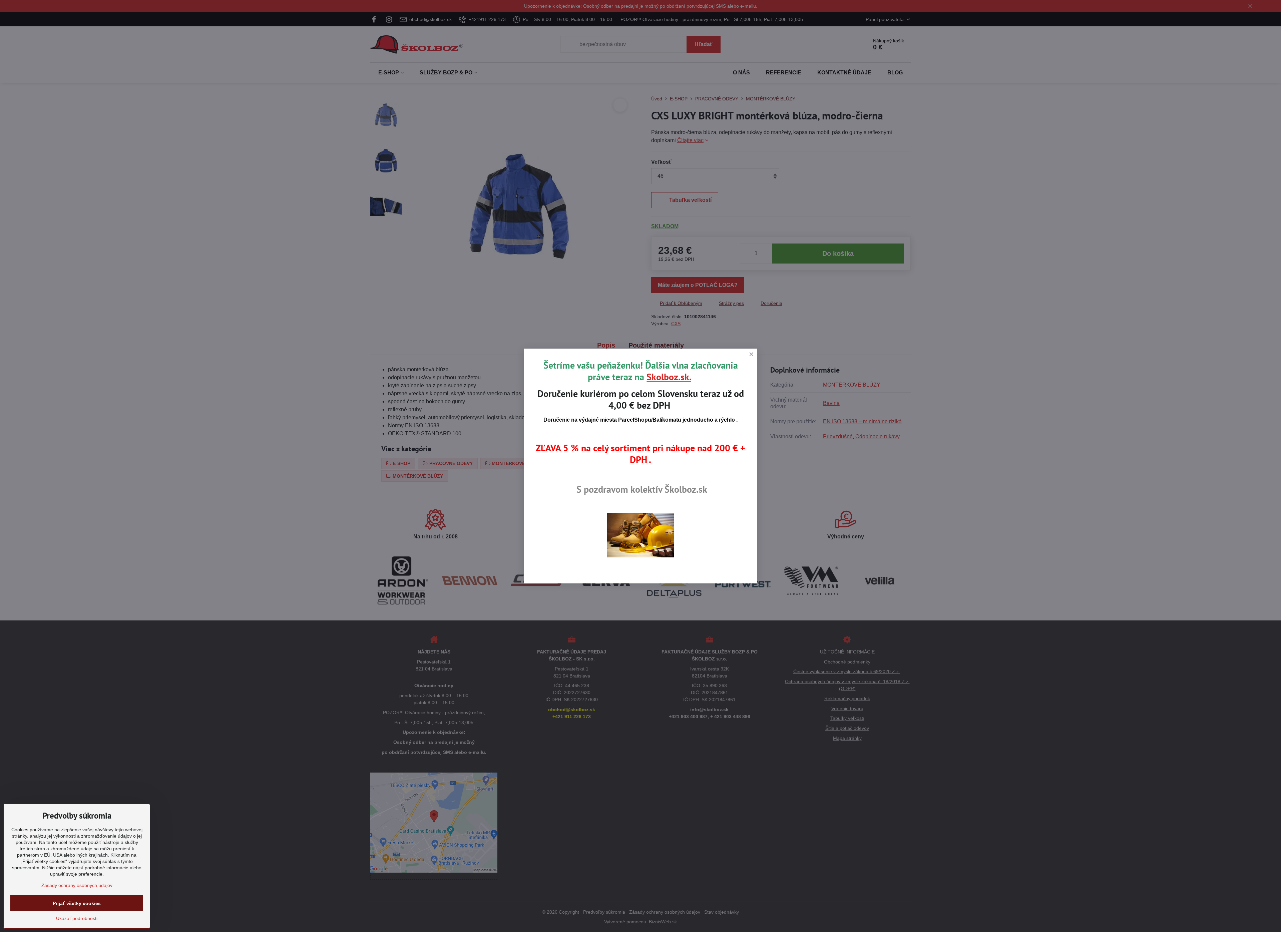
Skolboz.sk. (669, 377)
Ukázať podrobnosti (76, 918)
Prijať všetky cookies (77, 903)
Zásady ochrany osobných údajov (76, 885)
